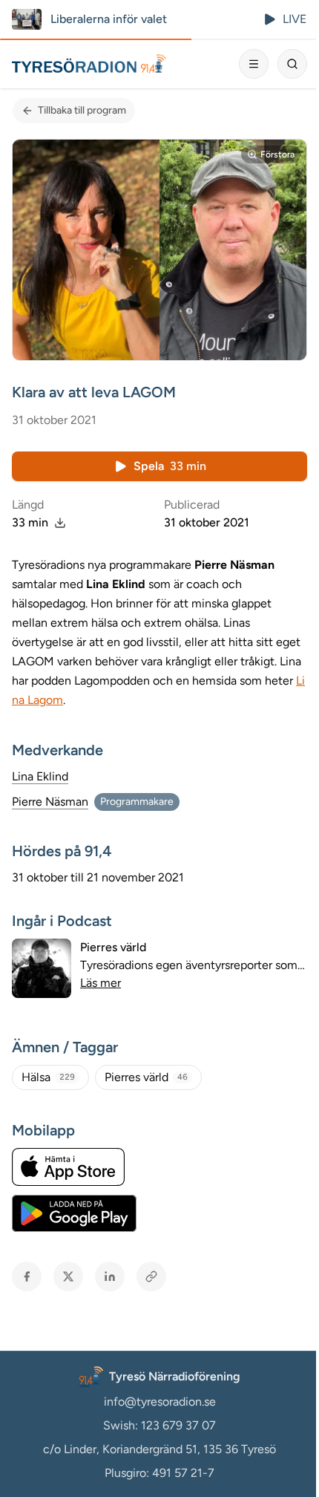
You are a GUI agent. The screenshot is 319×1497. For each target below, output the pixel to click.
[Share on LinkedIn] (110, 1276)
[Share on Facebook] (27, 1276)
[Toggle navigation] (254, 64)
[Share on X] (68, 1276)
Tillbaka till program (82, 110)
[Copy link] (151, 1276)
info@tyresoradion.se (160, 1402)
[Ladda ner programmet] (60, 523)
